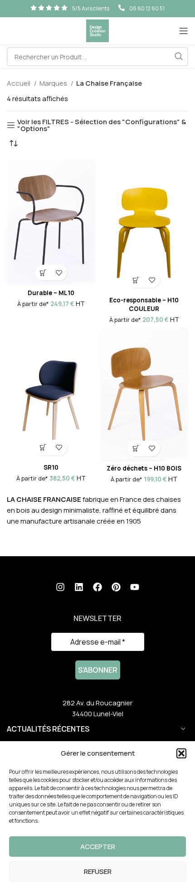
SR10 (51, 467)
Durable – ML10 (51, 293)
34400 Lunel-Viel (97, 713)
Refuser (98, 871)
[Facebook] (97, 587)
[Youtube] (135, 587)
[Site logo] (97, 30)
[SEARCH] (178, 56)
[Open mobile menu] (184, 31)
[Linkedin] (79, 587)
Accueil (19, 83)
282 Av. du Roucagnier (97, 703)
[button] (181, 753)
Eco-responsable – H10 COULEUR (144, 304)
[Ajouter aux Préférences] (59, 273)
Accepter (97, 846)
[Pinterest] (116, 587)
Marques (53, 83)
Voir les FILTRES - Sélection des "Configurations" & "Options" (101, 125)
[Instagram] (60, 587)
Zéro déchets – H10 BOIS (144, 468)
